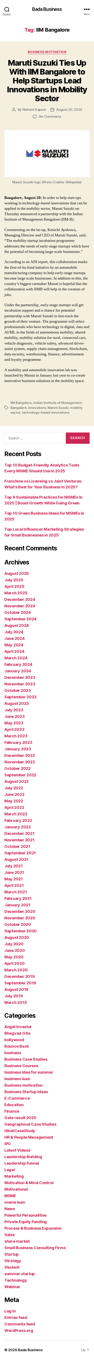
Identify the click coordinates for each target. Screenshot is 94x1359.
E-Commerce (17, 1098)
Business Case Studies (25, 1059)
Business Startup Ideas (26, 1091)
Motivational (16, 1189)
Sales (9, 1234)
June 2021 (14, 872)
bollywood (14, 1039)
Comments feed (19, 1324)
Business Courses (21, 1065)
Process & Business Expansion (32, 1228)
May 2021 (13, 879)
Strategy (12, 1260)
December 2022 (19, 755)
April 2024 (14, 651)
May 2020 (14, 957)
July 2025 (13, 580)
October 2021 (17, 846)
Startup (11, 1254)
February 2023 (18, 742)
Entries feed (15, 1317)
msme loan (14, 1202)
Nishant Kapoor (34, 109)
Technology (15, 1280)
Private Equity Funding (25, 1221)
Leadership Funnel (21, 1163)
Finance (11, 1111)
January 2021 (17, 905)
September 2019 (20, 983)
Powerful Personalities (25, 1215)
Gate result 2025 (20, 1117)
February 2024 (18, 664)
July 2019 (13, 996)
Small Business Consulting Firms (35, 1247)
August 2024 (16, 625)
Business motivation (47, 52)
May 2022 (13, 801)
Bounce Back (16, 1046)
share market (17, 1241)
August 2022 (16, 781)
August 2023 (16, 703)
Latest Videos (17, 1150)
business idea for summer (28, 1072)
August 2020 (16, 937)
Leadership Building (23, 1156)
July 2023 (13, 710)
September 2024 (20, 619)
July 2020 (14, 944)
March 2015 (15, 1002)
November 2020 (19, 918)
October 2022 (17, 768)
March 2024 (15, 658)
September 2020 (20, 931)
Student (11, 1267)
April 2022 (14, 807)
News (9, 1208)
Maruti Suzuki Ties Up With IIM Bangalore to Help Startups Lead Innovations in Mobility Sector (47, 80)
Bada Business (47, 9)
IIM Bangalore (21, 403)
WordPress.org (18, 1330)
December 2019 (19, 976)
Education (14, 1104)
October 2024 (17, 612)
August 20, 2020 (69, 109)
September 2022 (20, 775)
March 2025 (15, 593)
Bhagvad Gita (17, 1033)
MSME (10, 1195)
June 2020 (14, 950)
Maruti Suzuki (58, 408)
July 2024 (13, 632)
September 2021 (20, 853)
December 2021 (19, 833)
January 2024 (17, 671)
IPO (7, 1143)
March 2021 (15, 892)
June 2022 (14, 794)
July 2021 (13, 866)
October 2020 (17, 924)
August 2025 (16, 573)
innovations (37, 408)
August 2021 (16, 859)
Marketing (14, 1176)
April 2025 (14, 586)
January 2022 (17, 827)
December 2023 (19, 677)
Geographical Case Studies (30, 1124)
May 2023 (13, 723)
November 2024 (19, 606)
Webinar (12, 1286)
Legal (9, 1169)
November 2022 (19, 762)
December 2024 (19, 599)
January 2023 (17, 749)
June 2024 (14, 638)
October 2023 (17, 690)
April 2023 (14, 729)
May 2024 (13, 645)
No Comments (50, 116)
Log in (10, 1311)
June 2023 (14, 716)
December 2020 (19, 911)
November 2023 (19, 684)
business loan (17, 1078)
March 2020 (16, 970)
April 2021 (14, 885)
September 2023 (20, 697)
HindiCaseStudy (19, 1130)
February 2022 (18, 820)
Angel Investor (18, 1026)
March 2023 (15, 736)
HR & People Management (28, 1137)
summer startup (19, 1273)
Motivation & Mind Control (28, 1182)
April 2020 (14, 963)
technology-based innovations (45, 412)
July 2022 (13, 788)
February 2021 (18, 898)
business (12, 1052)
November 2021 (19, 840)
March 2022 (15, 814)
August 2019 (16, 989)
